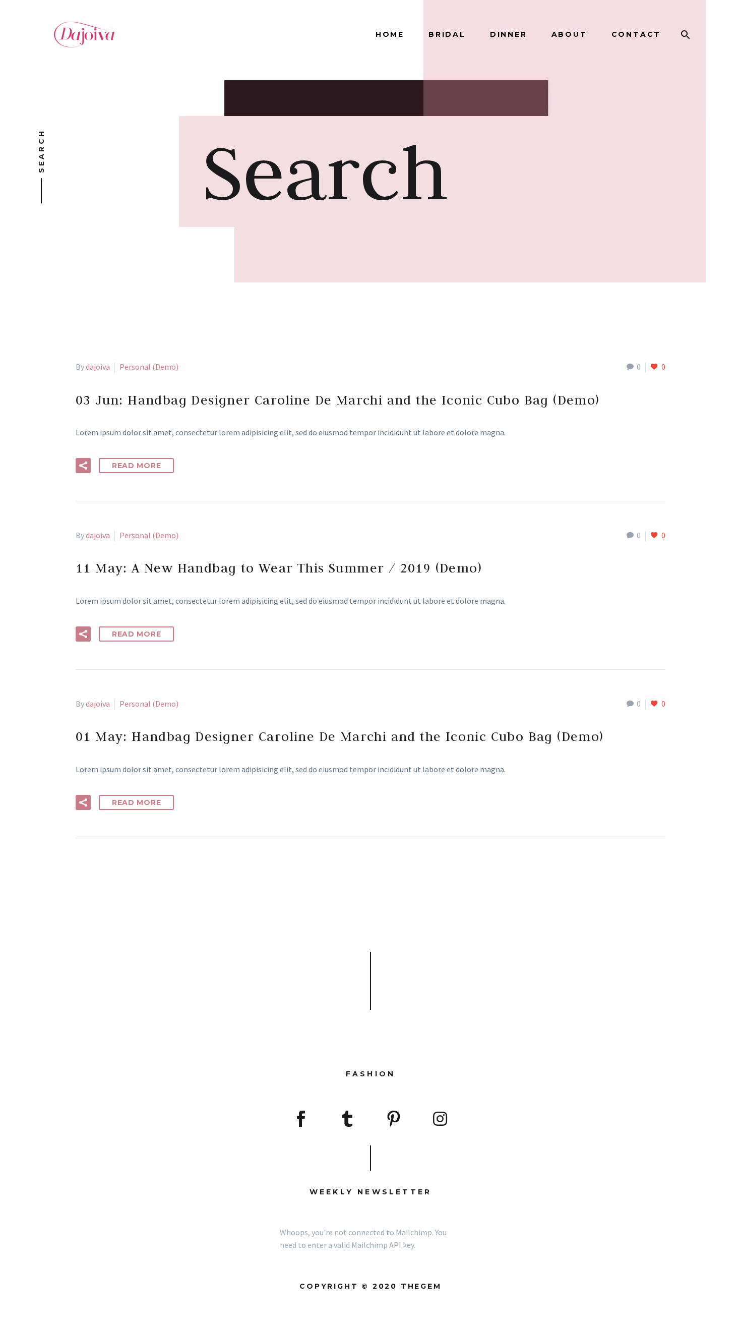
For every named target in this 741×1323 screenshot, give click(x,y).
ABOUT (569, 34)
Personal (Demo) (148, 367)
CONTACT (636, 34)
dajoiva (98, 367)
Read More (136, 465)
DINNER (508, 34)
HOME (390, 34)
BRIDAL (447, 34)
